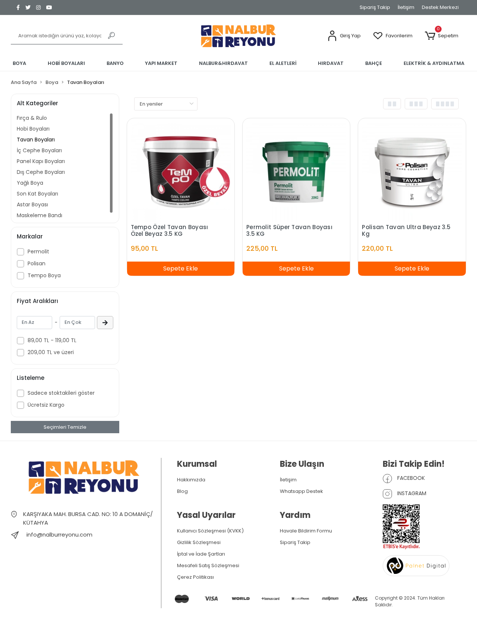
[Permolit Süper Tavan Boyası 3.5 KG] (296, 171)
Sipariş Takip (375, 7)
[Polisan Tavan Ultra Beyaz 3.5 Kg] (412, 171)
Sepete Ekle (180, 268)
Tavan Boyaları (36, 139)
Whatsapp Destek (301, 491)
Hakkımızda (191, 479)
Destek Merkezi (440, 7)
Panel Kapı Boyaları (41, 161)
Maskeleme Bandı (39, 215)
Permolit (38, 251)
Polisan (36, 263)
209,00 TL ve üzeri (51, 352)
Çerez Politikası (195, 577)
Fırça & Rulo (32, 118)
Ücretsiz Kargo (46, 405)
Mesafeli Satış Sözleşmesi (208, 565)
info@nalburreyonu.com (59, 534)
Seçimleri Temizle (65, 427)
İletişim (406, 7)
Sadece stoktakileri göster (61, 393)
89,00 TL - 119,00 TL (52, 340)
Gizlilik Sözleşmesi (199, 542)
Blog (182, 491)
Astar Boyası (32, 204)
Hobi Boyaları (33, 128)
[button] (343, 36)
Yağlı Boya (30, 183)
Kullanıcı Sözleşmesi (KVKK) (210, 530)
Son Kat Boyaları (37, 193)
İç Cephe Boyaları (39, 150)
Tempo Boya (44, 275)
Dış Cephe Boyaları (41, 172)
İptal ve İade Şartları (201, 553)
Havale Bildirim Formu (306, 530)
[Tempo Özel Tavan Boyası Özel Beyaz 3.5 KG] (181, 171)
